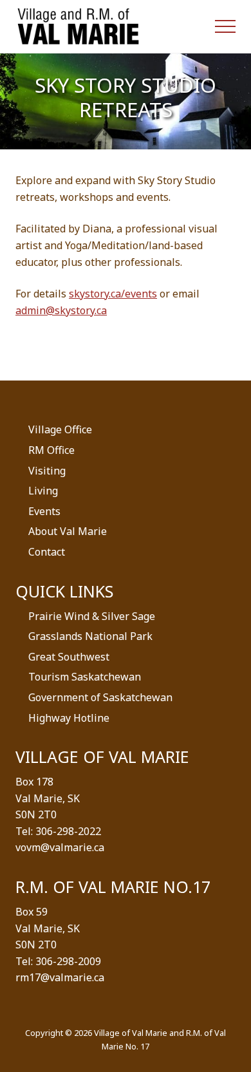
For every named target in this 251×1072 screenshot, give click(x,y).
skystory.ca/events (113, 294)
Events (44, 511)
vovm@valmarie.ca (59, 847)
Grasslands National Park (90, 636)
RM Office (51, 450)
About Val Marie (67, 531)
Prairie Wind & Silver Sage (91, 616)
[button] (225, 26)
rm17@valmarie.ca (59, 977)
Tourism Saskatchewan (84, 677)
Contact (46, 552)
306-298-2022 (68, 831)
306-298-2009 (68, 961)
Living (43, 491)
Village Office (60, 429)
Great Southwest (68, 657)
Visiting (47, 471)
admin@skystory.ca (61, 310)
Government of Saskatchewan (100, 697)
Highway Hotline (68, 718)
